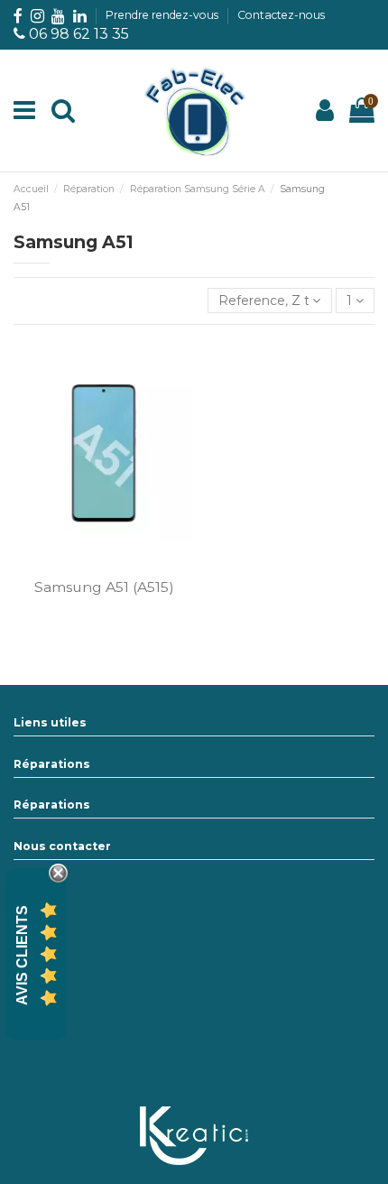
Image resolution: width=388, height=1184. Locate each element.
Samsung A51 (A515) (104, 587)
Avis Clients (22, 954)
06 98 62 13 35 (79, 33)
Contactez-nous (281, 15)
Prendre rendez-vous (163, 15)
